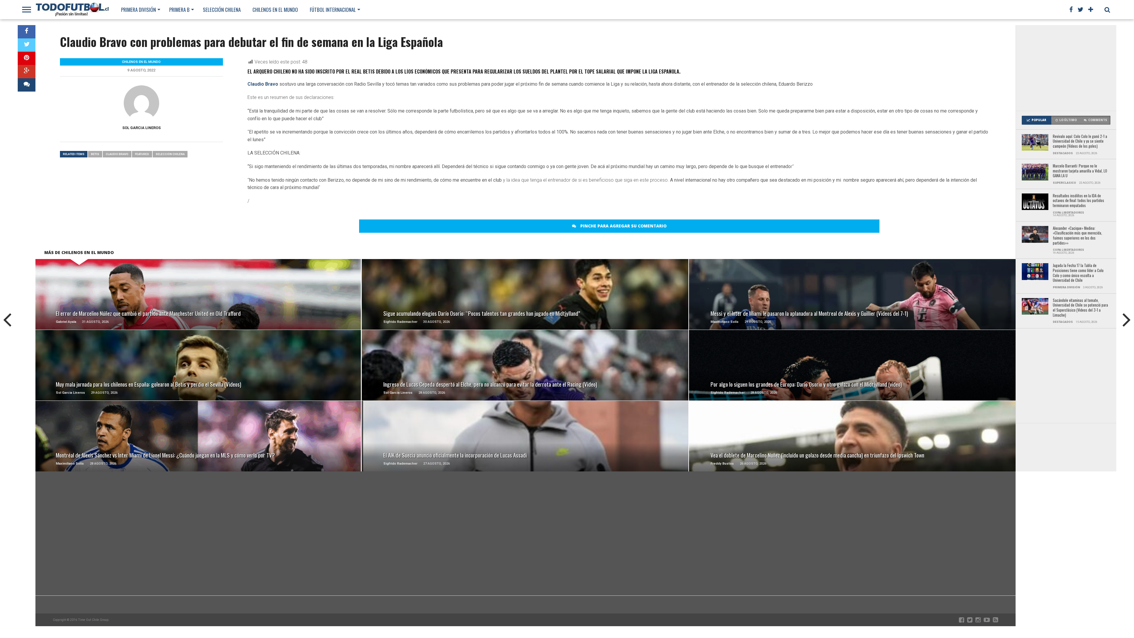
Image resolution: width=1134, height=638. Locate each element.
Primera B (179, 9)
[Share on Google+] (26, 71)
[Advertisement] (1066, 68)
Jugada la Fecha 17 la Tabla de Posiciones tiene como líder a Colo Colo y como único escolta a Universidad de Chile (1078, 273)
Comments (1097, 120)
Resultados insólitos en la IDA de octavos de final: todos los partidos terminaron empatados (1078, 200)
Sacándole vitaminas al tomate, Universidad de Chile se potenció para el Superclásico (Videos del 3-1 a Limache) (1080, 308)
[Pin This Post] (26, 58)
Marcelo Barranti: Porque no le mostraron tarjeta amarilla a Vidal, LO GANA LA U (1080, 171)
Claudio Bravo (262, 84)
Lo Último (1068, 120)
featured (142, 154)
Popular (1039, 120)
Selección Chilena (222, 9)
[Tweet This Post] (26, 45)
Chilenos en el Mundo (275, 9)
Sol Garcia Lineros (141, 128)
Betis (95, 154)
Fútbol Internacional (333, 9)
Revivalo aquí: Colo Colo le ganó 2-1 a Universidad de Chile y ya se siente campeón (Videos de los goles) (1080, 141)
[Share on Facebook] (26, 31)
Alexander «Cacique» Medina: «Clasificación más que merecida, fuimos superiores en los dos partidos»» (1077, 236)
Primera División (138, 9)
